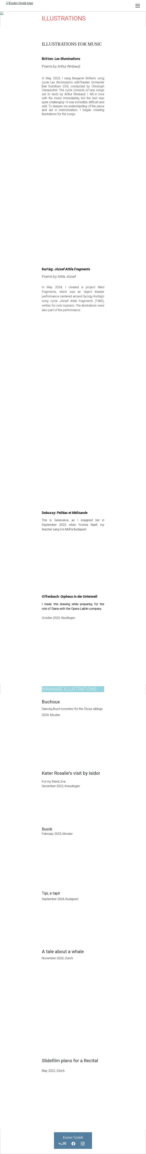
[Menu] (137, 5)
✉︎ (64, 1143)
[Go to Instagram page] (83, 1144)
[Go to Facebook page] (73, 1144)
